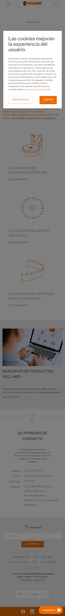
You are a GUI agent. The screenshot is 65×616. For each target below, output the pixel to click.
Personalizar (20, 99)
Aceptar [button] (48, 99)
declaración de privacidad (37, 89)
